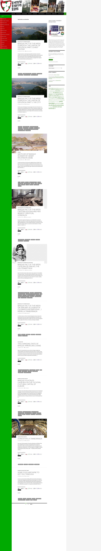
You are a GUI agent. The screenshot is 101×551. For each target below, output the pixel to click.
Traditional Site (48, 13)
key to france (39, 73)
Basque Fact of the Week (22, 41)
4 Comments (28, 313)
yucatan (20, 415)
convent (20, 295)
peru (19, 297)
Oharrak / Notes (4, 22)
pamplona (57, 101)
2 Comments (28, 159)
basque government (61, 88)
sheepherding (21, 372)
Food (19, 341)
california (51, 91)
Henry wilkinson (27, 183)
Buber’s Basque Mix (41, 13)
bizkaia (57, 89)
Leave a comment (29, 51)
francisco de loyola (31, 295)
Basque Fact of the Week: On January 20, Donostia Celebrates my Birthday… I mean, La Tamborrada (30, 308)
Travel (27, 470)
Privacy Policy (54, 13)
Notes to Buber (24, 13)
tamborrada (28, 130)
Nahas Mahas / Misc (4, 48)
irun (36, 183)
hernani (32, 183)
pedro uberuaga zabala (58, 103)
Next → (31, 504)
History (28, 262)
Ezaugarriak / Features (5, 20)
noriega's (29, 371)
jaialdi (52, 97)
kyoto (20, 371)
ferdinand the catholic (27, 73)
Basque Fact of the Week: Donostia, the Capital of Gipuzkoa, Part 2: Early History (29, 46)
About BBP (13, 13)
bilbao (52, 89)
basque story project (26, 411)
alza (19, 182)
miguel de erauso (38, 296)
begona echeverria (35, 411)
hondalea (37, 239)
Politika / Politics (4, 40)
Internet (3, 44)
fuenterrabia (21, 183)
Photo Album (35, 13)
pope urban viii (24, 297)
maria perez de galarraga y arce (24, 296)
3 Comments (28, 104)
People (30, 207)
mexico (24, 414)
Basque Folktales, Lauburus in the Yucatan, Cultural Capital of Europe (29, 383)
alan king (20, 411)
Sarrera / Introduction (5, 24)
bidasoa (27, 182)
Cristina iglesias (21, 239)
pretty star (33, 414)
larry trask (50, 98)
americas (32, 292)
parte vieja (29, 498)
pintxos (33, 498)
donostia (20, 73)
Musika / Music (4, 32)
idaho (50, 97)
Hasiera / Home (4, 18)
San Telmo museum (22, 130)
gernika (58, 94)
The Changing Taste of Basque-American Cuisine (29, 345)
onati (55, 101)
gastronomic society (34, 126)
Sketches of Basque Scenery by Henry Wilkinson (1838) (27, 156)
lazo (19, 184)
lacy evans (39, 183)
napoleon (33, 334)
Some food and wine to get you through (28, 473)
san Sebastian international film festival (31, 129)
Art (18, 207)
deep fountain (27, 239)
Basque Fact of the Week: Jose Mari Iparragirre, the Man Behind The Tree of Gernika (56, 77)
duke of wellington (33, 182)
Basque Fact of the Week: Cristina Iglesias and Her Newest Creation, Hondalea (29, 212)
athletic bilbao (51, 88)
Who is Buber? (18, 13)
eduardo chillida (26, 126)
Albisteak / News (4, 46)
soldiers (20, 335)
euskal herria (51, 92)
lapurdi (63, 97)
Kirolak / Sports (4, 30)
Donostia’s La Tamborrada (30, 439)
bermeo (50, 89)
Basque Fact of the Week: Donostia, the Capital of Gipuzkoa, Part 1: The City (29, 100)
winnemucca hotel (27, 372)
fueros (55, 94)
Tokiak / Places (4, 36)
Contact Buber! (60, 13)
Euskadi (28, 41)
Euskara (56, 93)
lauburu (20, 414)
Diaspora (3, 42)
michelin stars (24, 371)
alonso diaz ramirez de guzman (24, 292)
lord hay (23, 184)
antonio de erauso (38, 292)
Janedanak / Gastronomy (5, 34)
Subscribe (50, 59)
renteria (31, 184)
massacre (32, 296)
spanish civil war (57, 107)
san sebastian (21, 129)
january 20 (28, 334)
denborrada (21, 464)
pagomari (28, 414)
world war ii (52, 108)
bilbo (55, 89)
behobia (23, 182)
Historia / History (4, 38)
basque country (56, 88)
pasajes (27, 184)
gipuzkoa (34, 73)
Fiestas (28, 303)
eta (63, 91)
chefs (19, 334)
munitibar (59, 98)
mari (54, 98)
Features (29, 13)
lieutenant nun (38, 295)
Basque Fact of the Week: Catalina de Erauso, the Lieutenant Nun (29, 266)
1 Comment (27, 347)
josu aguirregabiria (57, 97)
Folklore (22, 378)
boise (60, 89)
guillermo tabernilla (54, 95)
